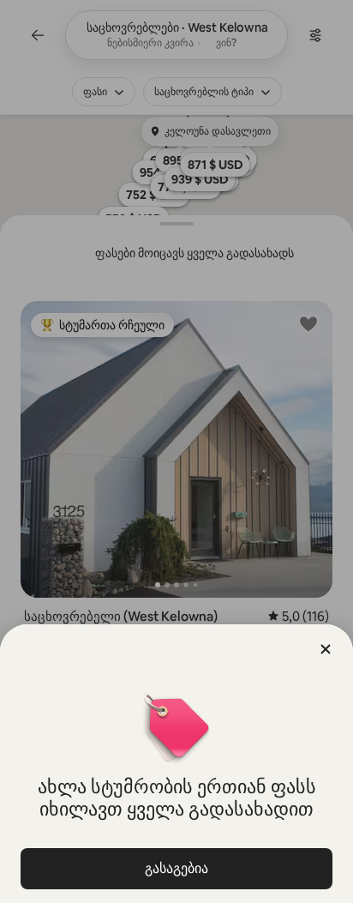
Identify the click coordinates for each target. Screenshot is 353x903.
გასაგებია (176, 868)
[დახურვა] (325, 649)
